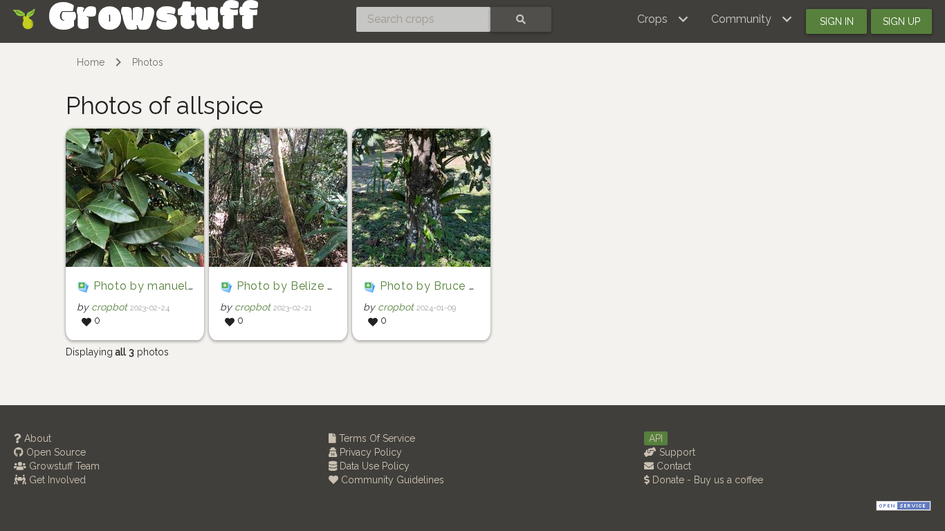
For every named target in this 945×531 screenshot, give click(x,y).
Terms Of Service (375, 438)
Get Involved (56, 479)
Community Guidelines (391, 479)
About (36, 438)
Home (90, 62)
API (656, 438)
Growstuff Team (63, 466)
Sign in (837, 21)
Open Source (55, 452)
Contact (672, 466)
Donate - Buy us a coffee (706, 479)
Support (676, 452)
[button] (663, 19)
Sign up (901, 21)
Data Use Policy (373, 466)
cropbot (109, 307)
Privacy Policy (369, 452)
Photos (147, 62)
